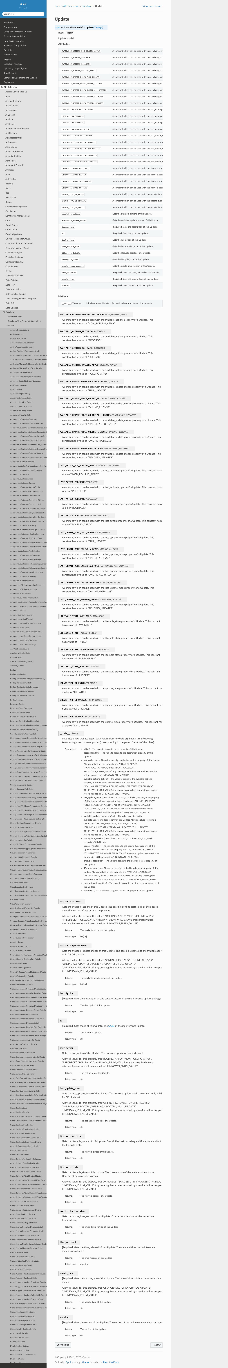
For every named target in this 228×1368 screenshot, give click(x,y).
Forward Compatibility (14, 36)
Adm (7, 96)
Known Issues (10, 55)
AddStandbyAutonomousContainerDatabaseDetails (28, 360)
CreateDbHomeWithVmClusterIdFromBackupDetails (28, 1193)
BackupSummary (17, 700)
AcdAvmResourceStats (19, 330)
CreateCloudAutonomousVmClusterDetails (27, 1057)
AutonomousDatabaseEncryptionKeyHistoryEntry (28, 521)
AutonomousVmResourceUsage (23, 644)
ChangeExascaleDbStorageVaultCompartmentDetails (28, 815)
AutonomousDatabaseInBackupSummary (27, 534)
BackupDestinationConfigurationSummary (27, 679)
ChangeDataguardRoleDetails (22, 789)
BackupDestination (18, 674)
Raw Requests (10, 73)
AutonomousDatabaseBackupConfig (25, 487)
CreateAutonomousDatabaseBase (24, 1014)
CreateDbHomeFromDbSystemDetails (25, 1172)
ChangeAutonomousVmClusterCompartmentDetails (28, 747)
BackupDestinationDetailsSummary (24, 687)
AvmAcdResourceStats (19, 649)
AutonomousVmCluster (19, 628)
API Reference (10, 87)
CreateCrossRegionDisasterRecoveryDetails (27, 1082)
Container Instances (14, 257)
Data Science (11, 308)
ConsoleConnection (18, 934)
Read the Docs (111, 1362)
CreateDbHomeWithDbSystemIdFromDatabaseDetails (28, 1184)
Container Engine (13, 252)
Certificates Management (17, 216)
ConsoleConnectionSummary (22, 938)
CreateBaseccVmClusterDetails (22, 1053)
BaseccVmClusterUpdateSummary (24, 730)
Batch (8, 188)
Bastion (9, 184)
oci (24, 4)
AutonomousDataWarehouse (22, 462)
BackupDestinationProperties (22, 691)
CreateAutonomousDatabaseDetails (24, 1023)
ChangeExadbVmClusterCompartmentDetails (28, 806)
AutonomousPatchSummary (21, 615)
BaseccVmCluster (17, 704)
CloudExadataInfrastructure (21, 887)
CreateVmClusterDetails (19, 1338)
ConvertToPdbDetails (18, 963)
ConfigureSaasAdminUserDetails (23, 929)
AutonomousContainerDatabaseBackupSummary (28, 436)
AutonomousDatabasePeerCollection (25, 551)
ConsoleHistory (16, 942)
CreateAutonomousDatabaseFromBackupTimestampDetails (28, 1031)
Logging (7, 59)
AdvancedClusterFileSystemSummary (25, 381)
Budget (8, 202)
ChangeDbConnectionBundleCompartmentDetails (28, 793)
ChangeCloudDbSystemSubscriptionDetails (28, 764)
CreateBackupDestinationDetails (23, 1044)
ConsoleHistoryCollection (20, 946)
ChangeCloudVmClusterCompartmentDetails (28, 776)
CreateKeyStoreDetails (19, 1252)
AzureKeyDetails (17, 666)
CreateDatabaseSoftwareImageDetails (25, 1142)
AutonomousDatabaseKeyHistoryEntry (26, 538)
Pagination (9, 82)
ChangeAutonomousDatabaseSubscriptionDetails (28, 742)
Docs (57, 6)
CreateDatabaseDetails (19, 1112)
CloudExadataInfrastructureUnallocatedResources (28, 895)
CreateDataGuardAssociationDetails (25, 1091)
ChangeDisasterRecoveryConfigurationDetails (28, 798)
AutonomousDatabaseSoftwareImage (25, 559)
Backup (13, 670)
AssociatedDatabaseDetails (21, 398)
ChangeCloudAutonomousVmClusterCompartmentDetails (28, 755)
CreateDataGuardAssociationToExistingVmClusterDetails (28, 1099)
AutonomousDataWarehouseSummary (26, 470)
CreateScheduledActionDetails (22, 1312)
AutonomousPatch (18, 610)
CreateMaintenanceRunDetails (22, 1257)
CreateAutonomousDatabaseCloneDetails (27, 1019)
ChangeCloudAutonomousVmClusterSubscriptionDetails (28, 759)
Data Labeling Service (15, 294)
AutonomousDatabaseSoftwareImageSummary (28, 568)
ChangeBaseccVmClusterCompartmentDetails (28, 751)
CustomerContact (17, 1342)
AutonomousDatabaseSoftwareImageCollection (28, 564)
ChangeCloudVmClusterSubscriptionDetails (28, 780)
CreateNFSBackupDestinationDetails (25, 1261)
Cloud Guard (11, 229)
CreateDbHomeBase (18, 1150)
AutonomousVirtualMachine (21, 619)
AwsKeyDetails (16, 657)
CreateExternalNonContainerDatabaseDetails (28, 1244)
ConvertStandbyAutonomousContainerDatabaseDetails (28, 955)
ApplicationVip (16, 389)
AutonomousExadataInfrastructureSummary (28, 606)
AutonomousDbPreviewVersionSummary (27, 585)
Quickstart (8, 50)
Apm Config (11, 147)
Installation (9, 22)
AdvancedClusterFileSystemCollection (25, 377)
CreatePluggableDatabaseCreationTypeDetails (28, 1274)
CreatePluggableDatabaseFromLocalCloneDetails (28, 1282)
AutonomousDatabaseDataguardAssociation (28, 513)
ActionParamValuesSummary (22, 347)
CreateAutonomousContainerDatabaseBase (28, 989)
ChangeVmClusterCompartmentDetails (26, 844)
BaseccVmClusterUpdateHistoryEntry (25, 721)
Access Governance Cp (16, 92)
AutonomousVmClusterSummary (23, 640)
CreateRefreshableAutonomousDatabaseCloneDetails (28, 1308)
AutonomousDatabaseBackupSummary (26, 492)
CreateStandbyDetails (19, 1333)
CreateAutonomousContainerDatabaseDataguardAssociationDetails (28, 993)
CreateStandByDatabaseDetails (23, 1329)
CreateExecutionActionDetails (22, 1214)
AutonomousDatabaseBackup (22, 483)
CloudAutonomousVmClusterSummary (26, 874)
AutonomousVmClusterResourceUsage (26, 636)
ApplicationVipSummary (20, 394)
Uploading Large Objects (15, 68)
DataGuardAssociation (19, 1350)
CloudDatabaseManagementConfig (24, 878)
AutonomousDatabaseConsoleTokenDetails (28, 508)
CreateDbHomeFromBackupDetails (24, 1163)
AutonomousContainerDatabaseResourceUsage (28, 449)
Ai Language (11, 110)
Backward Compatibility (15, 45)
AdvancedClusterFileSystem (21, 372)
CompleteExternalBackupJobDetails (25, 908)
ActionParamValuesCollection (22, 343)
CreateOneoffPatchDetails (21, 1269)
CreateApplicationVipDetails (21, 985)
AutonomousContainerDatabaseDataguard (27, 440)
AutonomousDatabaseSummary (23, 577)
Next (155, 1345)
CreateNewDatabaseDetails (21, 1265)
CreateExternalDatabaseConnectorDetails (27, 1231)
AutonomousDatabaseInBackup (23, 525)
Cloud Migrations (13, 234)
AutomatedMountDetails (20, 415)
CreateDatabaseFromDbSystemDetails (25, 1138)
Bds (7, 193)
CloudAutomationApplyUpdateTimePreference (28, 849)
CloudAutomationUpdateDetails (23, 857)
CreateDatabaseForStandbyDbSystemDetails (28, 1116)
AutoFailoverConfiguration (21, 411)
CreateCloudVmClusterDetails (22, 1065)
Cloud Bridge (11, 225)
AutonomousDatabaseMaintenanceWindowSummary (28, 543)
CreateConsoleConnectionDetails (23, 1070)
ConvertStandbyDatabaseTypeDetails (25, 959)
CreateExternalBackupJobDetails (23, 1223)
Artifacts (9, 170)
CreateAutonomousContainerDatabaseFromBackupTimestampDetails (28, 1006)
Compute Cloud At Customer (19, 243)
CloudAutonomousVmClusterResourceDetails (28, 866)
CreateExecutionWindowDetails (23, 1218)
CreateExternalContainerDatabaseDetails (26, 1227)
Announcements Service (17, 128)
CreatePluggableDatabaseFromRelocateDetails (28, 1286)
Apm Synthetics (13, 156)
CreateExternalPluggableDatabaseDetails (26, 1248)
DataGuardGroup (17, 1359)
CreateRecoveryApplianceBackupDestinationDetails (28, 1303)
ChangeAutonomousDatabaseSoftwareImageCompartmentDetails (28, 738)
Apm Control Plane (14, 151)
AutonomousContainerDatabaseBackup (26, 423)
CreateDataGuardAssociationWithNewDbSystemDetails (28, 1104)
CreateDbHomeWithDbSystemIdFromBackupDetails (28, 1180)
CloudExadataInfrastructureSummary (25, 891)
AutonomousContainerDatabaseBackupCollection (28, 428)
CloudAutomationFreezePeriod (22, 853)
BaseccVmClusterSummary (21, 708)
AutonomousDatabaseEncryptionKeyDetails (28, 517)
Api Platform (11, 133)
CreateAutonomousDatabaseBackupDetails (28, 1010)
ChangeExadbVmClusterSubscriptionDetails (28, 810)
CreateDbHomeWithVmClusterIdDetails (26, 1189)
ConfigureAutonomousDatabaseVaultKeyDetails (28, 917)
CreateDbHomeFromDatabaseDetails (25, 1167)
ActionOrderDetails (18, 338)
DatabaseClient (15, 317)
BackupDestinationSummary (22, 695)
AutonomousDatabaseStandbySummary (26, 572)
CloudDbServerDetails (19, 883)
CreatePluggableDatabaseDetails (23, 1278)
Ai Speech (10, 115)
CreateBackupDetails (18, 1048)
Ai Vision (9, 119)
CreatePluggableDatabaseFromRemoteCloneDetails (28, 1291)
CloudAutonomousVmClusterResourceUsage (28, 870)
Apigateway (10, 142)
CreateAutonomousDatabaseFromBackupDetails (28, 1027)
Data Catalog (11, 280)
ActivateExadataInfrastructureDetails (25, 351)
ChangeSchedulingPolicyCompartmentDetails (28, 836)
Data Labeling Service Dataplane (20, 299)
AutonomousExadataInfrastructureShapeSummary (28, 602)
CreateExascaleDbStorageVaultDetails (25, 1210)
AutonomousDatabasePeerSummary (25, 555)
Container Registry (14, 262)
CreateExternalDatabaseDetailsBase (24, 1235)
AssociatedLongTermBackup (21, 402)
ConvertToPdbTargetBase (20, 968)
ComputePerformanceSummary (23, 912)
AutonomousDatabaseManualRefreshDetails (28, 547)
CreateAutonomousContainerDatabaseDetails (28, 997)
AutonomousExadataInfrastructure (24, 598)
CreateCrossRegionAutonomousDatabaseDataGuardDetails (28, 1078)
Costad (8, 271)
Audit (8, 174)
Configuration (10, 27)
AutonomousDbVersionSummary (23, 589)
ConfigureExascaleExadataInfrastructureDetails (28, 925)
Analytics (9, 124)
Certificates (10, 211)
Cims (7, 220)
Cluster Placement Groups (17, 239)
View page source (152, 6)
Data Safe (10, 303)
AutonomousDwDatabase (20, 594)
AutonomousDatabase (19, 474)
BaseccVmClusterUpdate (20, 713)
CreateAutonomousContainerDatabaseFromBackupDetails (28, 1002)
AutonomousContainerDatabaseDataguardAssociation (28, 445)
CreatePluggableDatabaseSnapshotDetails (27, 1299)
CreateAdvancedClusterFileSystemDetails (27, 980)
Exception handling (13, 64)
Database (9, 312)
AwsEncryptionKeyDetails (20, 653)
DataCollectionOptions (19, 1346)
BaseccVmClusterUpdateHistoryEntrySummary (28, 725)
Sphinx (69, 1362)
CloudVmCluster (17, 900)
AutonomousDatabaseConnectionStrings (27, 500)
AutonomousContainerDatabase (23, 419)
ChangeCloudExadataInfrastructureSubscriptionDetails (28, 772)
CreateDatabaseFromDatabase (22, 1133)
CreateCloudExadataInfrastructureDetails (27, 1061)
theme (85, 1362)
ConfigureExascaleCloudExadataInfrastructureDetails (28, 921)
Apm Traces (10, 161)
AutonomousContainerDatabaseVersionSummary (28, 458)
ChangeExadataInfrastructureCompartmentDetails (28, 802)
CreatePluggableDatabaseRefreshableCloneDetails (28, 1295)
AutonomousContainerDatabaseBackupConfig (28, 432)
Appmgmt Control (14, 165)
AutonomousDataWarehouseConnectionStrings (28, 466)
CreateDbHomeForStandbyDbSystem (25, 1159)
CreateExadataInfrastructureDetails (24, 1201)
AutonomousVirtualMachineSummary (25, 623)
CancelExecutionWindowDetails (23, 734)
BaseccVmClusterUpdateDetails (23, 717)
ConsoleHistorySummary (20, 951)
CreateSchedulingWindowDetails (23, 1325)
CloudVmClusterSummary (20, 904)
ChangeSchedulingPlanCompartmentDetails (28, 832)
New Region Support (14, 41)
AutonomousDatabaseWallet (22, 581)
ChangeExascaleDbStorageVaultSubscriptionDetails (28, 819)
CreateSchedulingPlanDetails (22, 1316)
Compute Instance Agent (17, 248)
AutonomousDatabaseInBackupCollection (27, 530)
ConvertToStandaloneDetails (22, 976)
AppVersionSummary (18, 385)
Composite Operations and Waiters (20, 78)
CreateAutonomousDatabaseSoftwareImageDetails (28, 1036)
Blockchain (10, 197)
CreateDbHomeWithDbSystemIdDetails (26, 1176)
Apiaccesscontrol (13, 138)
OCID (111, 1026)
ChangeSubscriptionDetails (21, 840)
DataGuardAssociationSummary (23, 1354)
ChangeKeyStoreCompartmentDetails (25, 823)
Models (11, 326)
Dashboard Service (14, 275)
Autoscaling (10, 179)
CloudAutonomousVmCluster (22, 861)
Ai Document (11, 105)
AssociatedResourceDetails (21, 406)
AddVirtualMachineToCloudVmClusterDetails (28, 364)
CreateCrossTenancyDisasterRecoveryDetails (28, 1087)
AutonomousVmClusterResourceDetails (26, 632)
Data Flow (10, 285)
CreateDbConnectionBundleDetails (24, 1146)
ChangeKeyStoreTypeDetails (21, 827)
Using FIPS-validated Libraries (18, 32)
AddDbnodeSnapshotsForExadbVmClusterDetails (28, 355)
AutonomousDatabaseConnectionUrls (25, 504)
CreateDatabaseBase (18, 1108)
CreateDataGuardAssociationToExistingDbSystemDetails (28, 1095)
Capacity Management (16, 207)
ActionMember (16, 334)
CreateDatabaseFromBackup (22, 1125)
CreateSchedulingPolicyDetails (22, 1320)
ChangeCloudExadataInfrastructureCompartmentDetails (28, 768)
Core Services (11, 266)
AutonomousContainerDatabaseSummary (27, 453)
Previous (64, 1345)
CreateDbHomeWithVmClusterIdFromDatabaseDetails (28, 1197)
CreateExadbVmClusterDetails (22, 1206)
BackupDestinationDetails (20, 683)
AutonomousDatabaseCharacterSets (25, 496)
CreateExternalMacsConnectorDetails (25, 1240)
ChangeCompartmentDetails (21, 785)
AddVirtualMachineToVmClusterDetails (26, 368)
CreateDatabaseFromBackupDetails (24, 1129)
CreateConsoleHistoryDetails (22, 1074)
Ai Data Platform (13, 101)
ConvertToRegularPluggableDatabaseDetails (28, 972)
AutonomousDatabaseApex (21, 479)
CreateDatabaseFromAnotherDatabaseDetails (28, 1121)
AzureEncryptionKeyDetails (21, 662)
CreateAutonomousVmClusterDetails (25, 1040)
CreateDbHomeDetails (19, 1155)
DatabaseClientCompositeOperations (24, 321)
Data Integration (13, 289)
